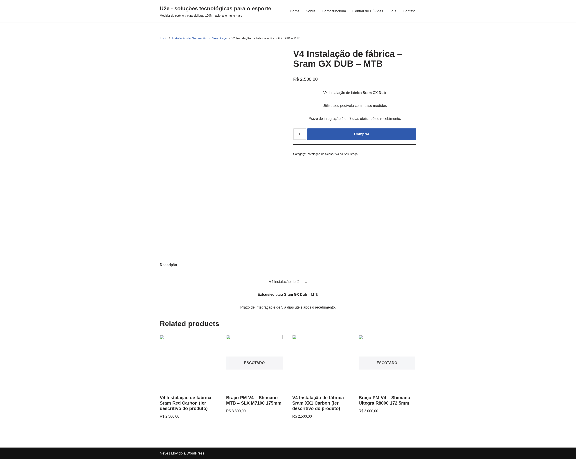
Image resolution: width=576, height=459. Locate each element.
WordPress (195, 453)
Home (294, 11)
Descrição (168, 265)
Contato (409, 11)
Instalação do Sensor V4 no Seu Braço (199, 38)
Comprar (361, 134)
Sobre (310, 11)
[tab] (168, 265)
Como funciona (334, 11)
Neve (164, 453)
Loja (392, 11)
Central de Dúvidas (367, 11)
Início (163, 38)
